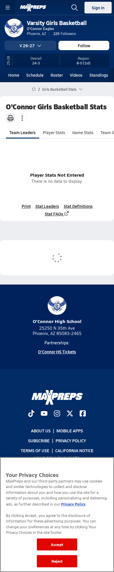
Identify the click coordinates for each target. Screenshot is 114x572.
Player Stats (54, 132)
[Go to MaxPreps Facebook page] (82, 414)
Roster (57, 75)
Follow (84, 45)
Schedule (35, 75)
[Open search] (74, 7)
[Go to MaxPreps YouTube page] (44, 414)
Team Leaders (22, 132)
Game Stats (83, 132)
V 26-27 (27, 45)
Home (13, 75)
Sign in (98, 7)
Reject (57, 561)
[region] (57, 514)
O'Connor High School (57, 321)
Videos (76, 75)
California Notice (74, 450)
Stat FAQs (54, 213)
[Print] (10, 118)
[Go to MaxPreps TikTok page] (31, 414)
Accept (57, 544)
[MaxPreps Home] (33, 7)
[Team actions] (22, 118)
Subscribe (39, 440)
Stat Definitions (78, 206)
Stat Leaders (47, 206)
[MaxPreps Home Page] (34, 89)
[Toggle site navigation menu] (7, 7)
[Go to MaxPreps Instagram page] (57, 414)
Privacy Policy (71, 440)
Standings (98, 75)
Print (26, 206)
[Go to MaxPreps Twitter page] (69, 414)
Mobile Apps (69, 431)
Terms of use (35, 450)
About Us (41, 431)
